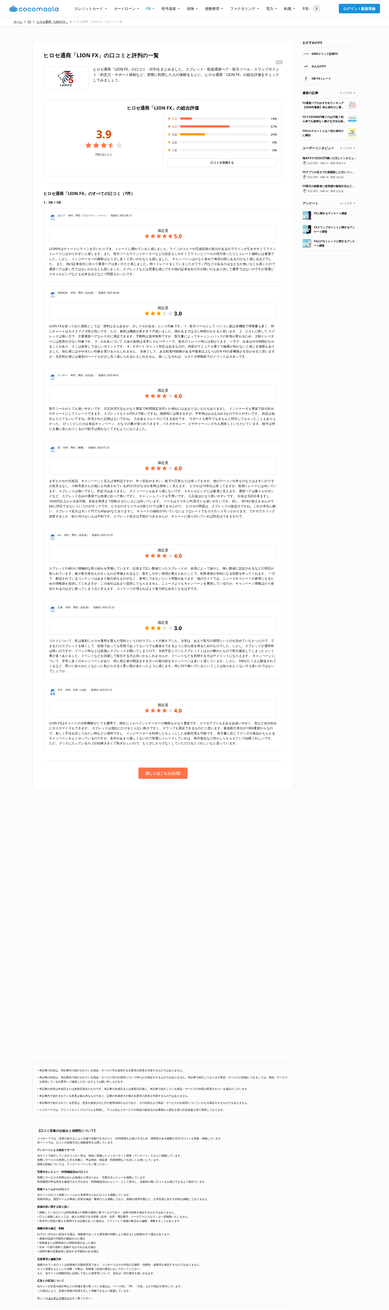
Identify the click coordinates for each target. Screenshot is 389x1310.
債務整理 (212, 8)
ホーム (18, 22)
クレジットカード (88, 8)
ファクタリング (242, 8)
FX (148, 8)
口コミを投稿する (222, 162)
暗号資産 (169, 8)
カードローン (125, 8)
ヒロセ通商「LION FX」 (52, 22)
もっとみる (346, 92)
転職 (287, 8)
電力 (269, 8)
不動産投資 (311, 8)
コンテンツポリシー (60, 1298)
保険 (190, 8)
